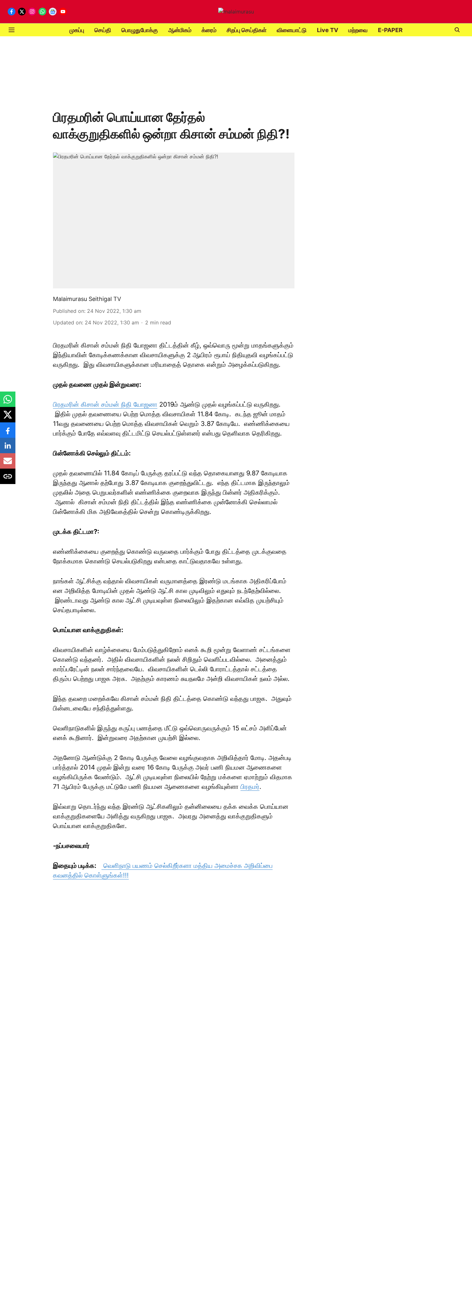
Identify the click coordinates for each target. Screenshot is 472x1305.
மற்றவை (358, 30)
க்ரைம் (209, 30)
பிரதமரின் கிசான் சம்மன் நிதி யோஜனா (105, 404)
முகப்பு (76, 30)
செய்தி (102, 30)
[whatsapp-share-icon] (8, 402)
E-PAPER (390, 30)
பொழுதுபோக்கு (139, 30)
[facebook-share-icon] (8, 433)
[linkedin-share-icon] (8, 448)
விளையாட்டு (292, 30)
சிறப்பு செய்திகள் (247, 30)
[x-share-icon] (8, 418)
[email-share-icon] (8, 464)
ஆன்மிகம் (179, 30)
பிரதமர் (249, 786)
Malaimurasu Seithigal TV (87, 298)
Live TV (327, 30)
